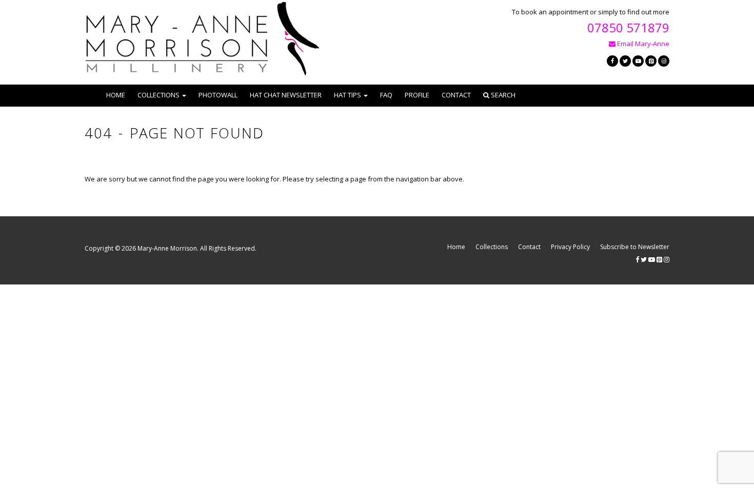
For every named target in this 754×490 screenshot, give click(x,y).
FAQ (386, 94)
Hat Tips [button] (347, 94)
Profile (417, 94)
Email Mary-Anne (642, 43)
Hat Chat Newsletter (286, 94)
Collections (491, 246)
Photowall (218, 94)
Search (502, 94)
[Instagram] (663, 61)
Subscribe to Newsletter (634, 246)
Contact (456, 94)
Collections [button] (158, 94)
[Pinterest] (651, 61)
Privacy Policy (570, 246)
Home (115, 94)
